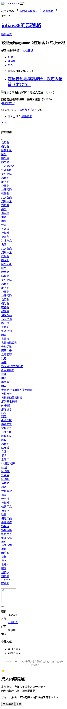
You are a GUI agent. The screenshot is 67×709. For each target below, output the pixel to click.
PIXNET (15, 661)
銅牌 (4, 455)
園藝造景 (6, 350)
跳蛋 (4, 514)
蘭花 (4, 362)
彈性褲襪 (6, 491)
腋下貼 (5, 181)
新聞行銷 (6, 545)
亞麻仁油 (6, 319)
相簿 (10, 57)
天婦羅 (5, 229)
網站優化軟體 (9, 401)
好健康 (5, 311)
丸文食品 (6, 197)
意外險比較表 (9, 342)
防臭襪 (5, 162)
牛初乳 (5, 327)
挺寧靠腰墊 (7, 370)
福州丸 (5, 236)
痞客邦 (23, 109)
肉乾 (4, 221)
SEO (3, 412)
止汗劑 (5, 185)
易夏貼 (5, 178)
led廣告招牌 (8, 463)
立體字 (5, 451)
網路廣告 (26, 116)
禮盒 (4, 209)
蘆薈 (4, 549)
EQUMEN (7, 579)
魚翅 (4, 244)
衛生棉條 (6, 530)
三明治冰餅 (7, 166)
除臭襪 (5, 158)
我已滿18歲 (8, 704)
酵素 (4, 335)
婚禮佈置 (6, 424)
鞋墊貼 (5, 193)
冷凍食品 (6, 240)
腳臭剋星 (6, 150)
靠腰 (4, 374)
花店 (4, 416)
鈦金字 (5, 475)
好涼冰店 (6, 170)
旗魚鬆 (5, 205)
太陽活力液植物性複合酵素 (17, 390)
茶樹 (4, 556)
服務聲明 (35, 665)
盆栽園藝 (6, 354)
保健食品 (6, 315)
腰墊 (4, 378)
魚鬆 (4, 217)
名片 (10, 65)
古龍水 (5, 564)
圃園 (4, 568)
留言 (30, 109)
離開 (19, 704)
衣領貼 (5, 142)
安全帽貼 (6, 174)
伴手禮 (5, 213)
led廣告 (5, 471)
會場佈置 (6, 428)
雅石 (4, 358)
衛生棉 (5, 526)
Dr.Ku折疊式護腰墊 (12, 366)
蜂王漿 (5, 323)
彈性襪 (5, 483)
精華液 (5, 552)
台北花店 (6, 432)
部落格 (12, 61)
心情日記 (28, 50)
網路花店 (6, 420)
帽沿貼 (5, 146)
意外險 (5, 338)
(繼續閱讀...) (8, 103)
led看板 (5, 479)
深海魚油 (6, 331)
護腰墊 (5, 382)
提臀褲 (5, 583)
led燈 (4, 467)
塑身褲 (5, 576)
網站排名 (6, 409)
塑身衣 (5, 572)
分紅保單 (6, 346)
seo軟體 (5, 405)
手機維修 (6, 522)
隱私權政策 (57, 661)
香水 (4, 560)
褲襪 (4, 487)
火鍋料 (5, 232)
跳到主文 (6, 34)
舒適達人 (6, 534)
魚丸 (4, 225)
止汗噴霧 (6, 189)
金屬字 (5, 459)
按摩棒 (5, 510)
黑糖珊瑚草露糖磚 (11, 397)
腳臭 (4, 154)
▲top (4, 122)
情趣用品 (6, 506)
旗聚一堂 (6, 201)
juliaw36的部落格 (21, 25)
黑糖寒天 (6, 393)
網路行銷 (6, 538)
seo (3, 541)
